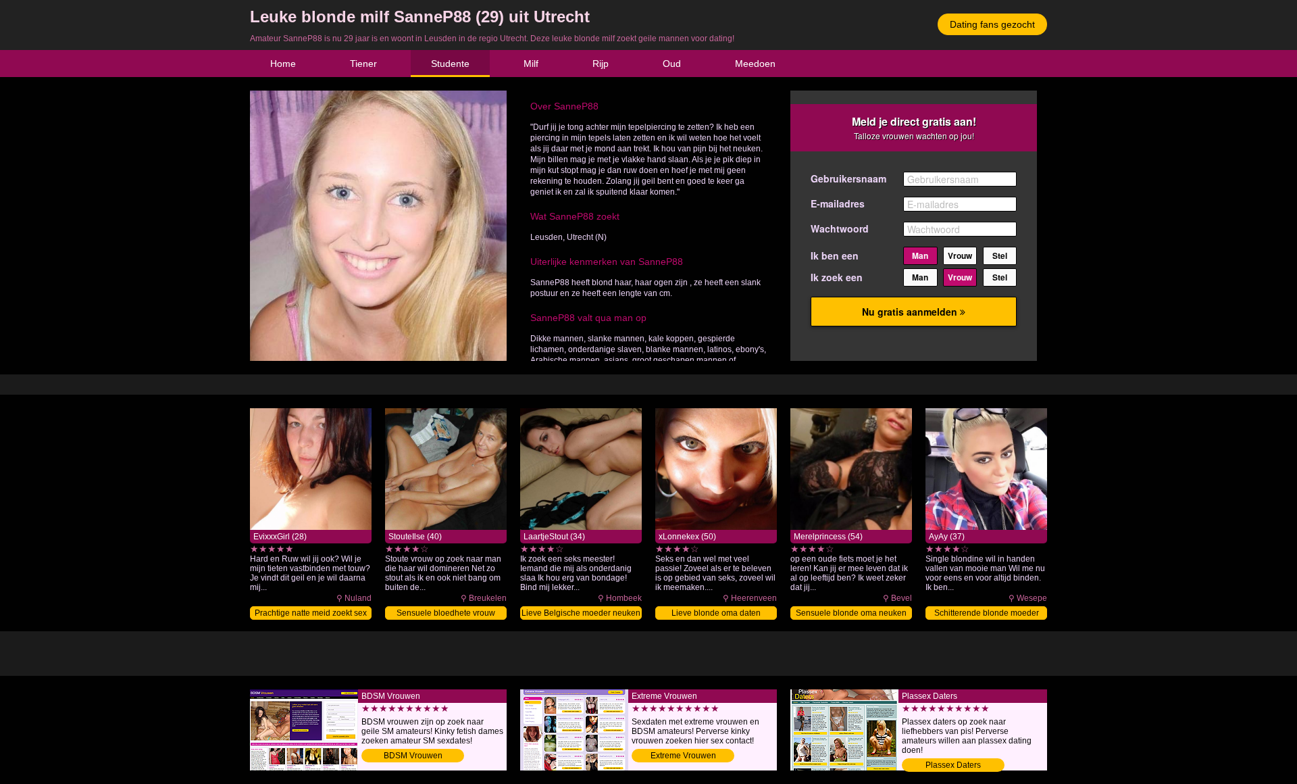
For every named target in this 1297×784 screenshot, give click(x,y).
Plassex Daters (953, 765)
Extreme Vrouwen (683, 755)
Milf (531, 63)
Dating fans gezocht (992, 24)
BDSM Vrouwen (413, 755)
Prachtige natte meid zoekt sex (311, 613)
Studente (450, 63)
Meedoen (755, 63)
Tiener (363, 63)
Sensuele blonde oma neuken (851, 613)
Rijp (600, 63)
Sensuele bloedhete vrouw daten (446, 614)
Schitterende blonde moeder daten (986, 614)
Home (283, 63)
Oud (672, 63)
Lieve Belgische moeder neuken (581, 613)
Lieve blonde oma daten (716, 613)
